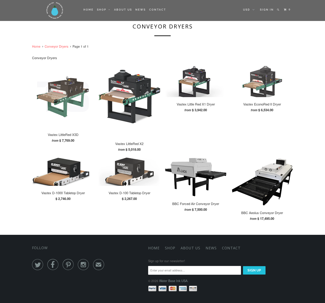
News (140, 9)
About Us (123, 9)
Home (88, 9)
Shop (103, 9)
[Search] (278, 9)
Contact (157, 9)
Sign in (267, 9)
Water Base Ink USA (173, 281)
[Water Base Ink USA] (54, 10)
